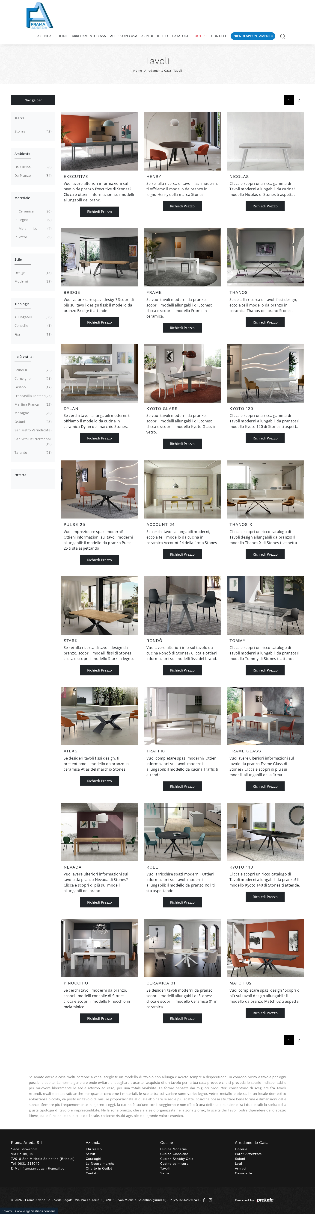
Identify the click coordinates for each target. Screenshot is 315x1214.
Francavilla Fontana (33, 396)
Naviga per (33, 100)
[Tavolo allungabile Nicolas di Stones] (265, 141)
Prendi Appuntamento (253, 36)
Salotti (240, 1159)
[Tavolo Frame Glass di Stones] (265, 716)
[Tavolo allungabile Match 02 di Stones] (265, 948)
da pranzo (33, 175)
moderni (33, 281)
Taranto (33, 452)
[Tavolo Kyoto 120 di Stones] (265, 373)
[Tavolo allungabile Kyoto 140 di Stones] (265, 832)
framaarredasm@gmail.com (45, 1168)
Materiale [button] (22, 198)
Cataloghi (181, 36)
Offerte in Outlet (99, 1168)
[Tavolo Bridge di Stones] (99, 257)
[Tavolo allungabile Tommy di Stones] (265, 605)
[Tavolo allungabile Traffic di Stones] (182, 716)
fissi (33, 334)
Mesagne (33, 413)
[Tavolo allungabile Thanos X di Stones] (265, 489)
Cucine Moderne (173, 1149)
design (33, 273)
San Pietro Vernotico (33, 430)
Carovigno (33, 378)
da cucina (33, 167)
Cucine (62, 36)
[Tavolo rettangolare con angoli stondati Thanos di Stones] (265, 257)
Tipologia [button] (22, 304)
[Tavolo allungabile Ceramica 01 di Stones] (182, 948)
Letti (238, 1163)
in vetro (33, 237)
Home (137, 70)
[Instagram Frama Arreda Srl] (209, 1200)
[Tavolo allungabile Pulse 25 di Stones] (99, 489)
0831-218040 (29, 1163)
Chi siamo (94, 1149)
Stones (33, 131)
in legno (33, 220)
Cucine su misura (174, 1163)
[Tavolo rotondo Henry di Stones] (182, 141)
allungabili (33, 317)
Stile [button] (18, 259)
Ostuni (33, 421)
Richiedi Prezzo (99, 211)
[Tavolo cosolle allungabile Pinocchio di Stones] (99, 948)
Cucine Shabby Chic (176, 1159)
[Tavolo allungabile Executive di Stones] (99, 141)
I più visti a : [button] (24, 356)
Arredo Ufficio (154, 36)
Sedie (164, 1173)
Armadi (241, 1168)
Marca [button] (19, 118)
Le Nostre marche (100, 1163)
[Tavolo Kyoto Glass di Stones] (182, 373)
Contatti (219, 36)
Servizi (91, 1154)
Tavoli (177, 70)
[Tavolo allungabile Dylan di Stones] (99, 373)
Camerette (243, 1173)
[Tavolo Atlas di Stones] (99, 716)
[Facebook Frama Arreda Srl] (204, 1200)
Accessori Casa (123, 36)
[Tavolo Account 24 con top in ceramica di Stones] (182, 489)
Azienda (44, 36)
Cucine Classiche (174, 1154)
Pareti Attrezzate (248, 1154)
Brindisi (33, 370)
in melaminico (33, 228)
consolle (33, 325)
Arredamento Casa (89, 36)
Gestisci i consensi (43, 1211)
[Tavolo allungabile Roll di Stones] (182, 832)
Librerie (241, 1149)
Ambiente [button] (22, 153)
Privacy (7, 1211)
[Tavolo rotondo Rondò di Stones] (182, 605)
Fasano (33, 387)
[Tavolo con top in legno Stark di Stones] (99, 605)
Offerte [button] (20, 475)
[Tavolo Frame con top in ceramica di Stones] (182, 257)
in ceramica (33, 211)
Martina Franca (33, 404)
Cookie (20, 1211)
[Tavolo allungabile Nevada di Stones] (99, 832)
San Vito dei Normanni (33, 441)
